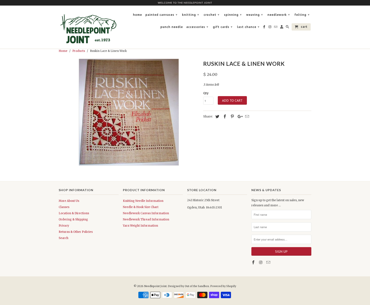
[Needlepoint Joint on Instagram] (261, 262)
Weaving (254, 15)
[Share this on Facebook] (224, 116)
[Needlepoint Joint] (89, 27)
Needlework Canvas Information (146, 213)
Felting (302, 15)
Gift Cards (223, 27)
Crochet (211, 15)
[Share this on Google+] (239, 116)
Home (137, 15)
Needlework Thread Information (146, 219)
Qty (206, 93)
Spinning (233, 15)
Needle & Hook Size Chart (140, 207)
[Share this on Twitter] (216, 116)
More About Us (69, 201)
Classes (64, 207)
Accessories (197, 27)
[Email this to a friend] (246, 116)
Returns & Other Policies (76, 232)
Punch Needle (171, 27)
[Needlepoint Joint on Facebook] (253, 262)
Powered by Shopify (223, 286)
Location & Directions (74, 213)
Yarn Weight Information (140, 225)
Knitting (190, 15)
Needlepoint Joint (155, 286)
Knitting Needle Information (143, 201)
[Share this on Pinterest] (231, 116)
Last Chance (248, 27)
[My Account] (282, 28)
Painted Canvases (161, 15)
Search (63, 238)
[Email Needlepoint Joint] (268, 262)
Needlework (278, 15)
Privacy (64, 225)
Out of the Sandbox (197, 286)
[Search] (288, 28)
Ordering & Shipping (73, 219)
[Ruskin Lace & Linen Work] (129, 112)
